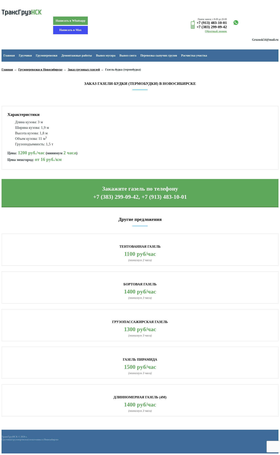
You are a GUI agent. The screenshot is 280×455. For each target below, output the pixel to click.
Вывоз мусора (105, 55)
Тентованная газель (140, 246)
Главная (9, 55)
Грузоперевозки (46, 55)
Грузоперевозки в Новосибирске (40, 69)
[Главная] (22, 13)
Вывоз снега (127, 55)
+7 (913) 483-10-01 (212, 23)
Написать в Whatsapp (70, 20)
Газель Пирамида (140, 359)
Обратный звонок (216, 31)
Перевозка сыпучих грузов (158, 55)
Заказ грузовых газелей (84, 69)
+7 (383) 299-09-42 (212, 27)
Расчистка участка (194, 55)
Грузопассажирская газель (140, 322)
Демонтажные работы (76, 55)
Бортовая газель (140, 284)
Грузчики (25, 55)
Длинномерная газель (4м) (140, 397)
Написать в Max (70, 30)
